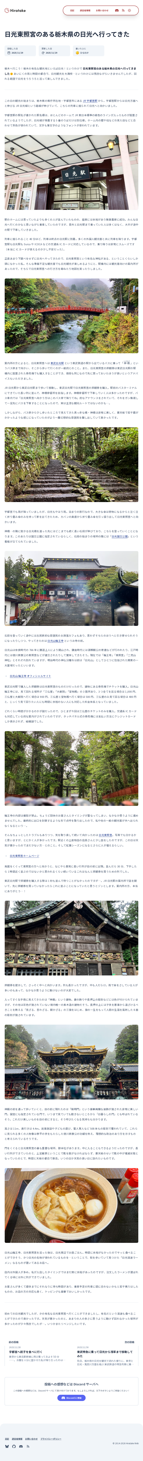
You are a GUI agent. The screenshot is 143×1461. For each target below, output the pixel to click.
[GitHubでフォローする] (14, 1446)
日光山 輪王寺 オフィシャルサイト (30, 676)
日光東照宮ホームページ (24, 856)
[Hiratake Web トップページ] (15, 10)
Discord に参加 (73, 1397)
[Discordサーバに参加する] (21, 1446)
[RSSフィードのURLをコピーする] (123, 10)
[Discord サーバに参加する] (117, 10)
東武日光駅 (57, 363)
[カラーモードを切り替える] (129, 10)
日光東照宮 (105, 835)
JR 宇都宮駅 (90, 100)
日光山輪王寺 (55, 640)
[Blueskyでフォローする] (7, 1446)
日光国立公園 (120, 536)
